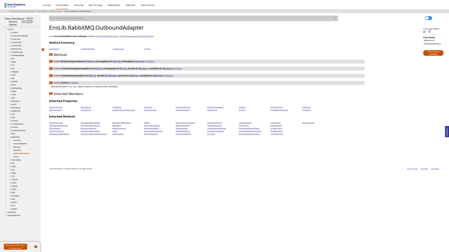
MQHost (242, 107)
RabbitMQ (73, 11)
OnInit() (147, 49)
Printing (15, 120)
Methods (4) (429, 40)
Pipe (13, 117)
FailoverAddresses (183, 107)
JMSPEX (15, 81)
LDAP (14, 94)
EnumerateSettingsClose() (249, 128)
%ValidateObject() (183, 131)
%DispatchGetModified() (90, 123)
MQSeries (15, 101)
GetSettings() (275, 123)
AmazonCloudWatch (20, 36)
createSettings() (276, 134)
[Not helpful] (429, 31)
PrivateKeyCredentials (279, 110)
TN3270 (15, 179)
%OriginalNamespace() (153, 131)
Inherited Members (432, 43)
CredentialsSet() (245, 123)
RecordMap (16, 160)
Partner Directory (148, 5)
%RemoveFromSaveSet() (185, 123)
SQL (13, 169)
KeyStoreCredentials (215, 107)
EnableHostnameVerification (123, 110)
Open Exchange (95, 5)
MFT (13, 98)
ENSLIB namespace (56, 11)
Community (78, 5)
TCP (13, 176)
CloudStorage (17, 52)
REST (13, 134)
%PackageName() (151, 134)
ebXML (14, 209)
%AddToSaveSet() (56, 123)
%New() (147, 123)
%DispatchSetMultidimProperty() (94, 134)
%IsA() (115, 131)
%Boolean (143, 68)
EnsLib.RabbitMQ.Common (107, 36)
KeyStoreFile (212, 110)
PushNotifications (19, 130)
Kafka (14, 91)
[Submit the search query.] (335, 18)
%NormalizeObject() (152, 125)
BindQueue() (54, 49)
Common (17, 140)
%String (90, 61)
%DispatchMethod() (89, 128)
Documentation (62, 5)
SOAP (14, 166)
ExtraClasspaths (150, 110)
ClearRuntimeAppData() (216, 128)
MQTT (14, 104)
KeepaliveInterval (183, 110)
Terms (416, 169)
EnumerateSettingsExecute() (250, 131)
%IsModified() (118, 134)
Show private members (433, 53)
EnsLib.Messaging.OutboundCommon (137, 36)
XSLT (13, 205)
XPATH (14, 202)
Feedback (447, 131)
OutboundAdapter (84, 11)
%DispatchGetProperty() (90, 125)
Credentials (116, 107)
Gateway (15, 71)
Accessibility (435, 169)
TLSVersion (306, 110)
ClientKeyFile (86, 110)
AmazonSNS (16, 42)
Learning (47, 5)
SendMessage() (276, 131)
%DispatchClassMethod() (59, 134)
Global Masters (113, 5)
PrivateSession (17, 124)
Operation (17, 150)
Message (16, 147)
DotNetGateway (18, 55)
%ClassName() (55, 128)
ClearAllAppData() (214, 125)
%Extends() (116, 125)
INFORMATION (14, 215)
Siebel (14, 173)
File (13, 68)
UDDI (14, 189)
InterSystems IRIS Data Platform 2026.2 (22, 11)
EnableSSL (148, 107)
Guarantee (424, 169)
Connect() (211, 134)
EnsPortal (12, 212)
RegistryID (306, 107)
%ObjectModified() (151, 128)
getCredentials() (308, 123)
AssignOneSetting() (183, 134)
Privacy (409, 169)
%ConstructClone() (56, 131)
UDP (13, 192)
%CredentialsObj (55, 107)
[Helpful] (424, 31)
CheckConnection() (214, 123)
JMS (13, 78)
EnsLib (66, 11)
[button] (433, 53)
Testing (14, 186)
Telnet (14, 183)
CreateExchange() (88, 49)
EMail (14, 62)
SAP (13, 163)
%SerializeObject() (183, 125)
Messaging (16, 107)
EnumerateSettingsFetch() (249, 134)
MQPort (242, 110)
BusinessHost (86, 107)
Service (16, 156)
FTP (13, 65)
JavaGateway (17, 88)
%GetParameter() (119, 128)
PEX (13, 114)
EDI (13, 58)
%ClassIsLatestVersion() (58, 125)
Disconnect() (244, 125)
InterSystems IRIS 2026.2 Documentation (16, 247)
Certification (130, 5)
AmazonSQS (17, 45)
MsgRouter (16, 111)
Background (16, 49)
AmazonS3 (16, 39)
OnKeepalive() (276, 125)
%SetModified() (182, 128)
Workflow (15, 196)
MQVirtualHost (276, 107)
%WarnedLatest (55, 110)
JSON (14, 85)
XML (13, 199)
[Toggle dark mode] (428, 18)
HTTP (14, 75)
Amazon (15, 32)
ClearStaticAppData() (215, 131)
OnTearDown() (276, 128)
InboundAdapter (20, 143)
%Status (150, 61)
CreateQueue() (118, 49)
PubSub (15, 127)
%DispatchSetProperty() (121, 123)
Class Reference (42, 11)
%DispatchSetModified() (90, 131)
